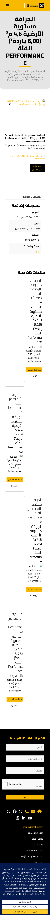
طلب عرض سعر (35, 833)
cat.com (39, 862)
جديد (37, 251)
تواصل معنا (37, 838)
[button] (10, 104)
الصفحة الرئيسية (37, 71)
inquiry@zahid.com (33, 827)
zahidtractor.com (34, 850)
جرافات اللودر (11, 71)
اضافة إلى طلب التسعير (37, 167)
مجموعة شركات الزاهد (32, 856)
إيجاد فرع (38, 844)
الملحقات (23, 71)
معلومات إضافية (31, 196)
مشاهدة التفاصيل (34, 370)
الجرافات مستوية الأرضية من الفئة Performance (25, 75)
